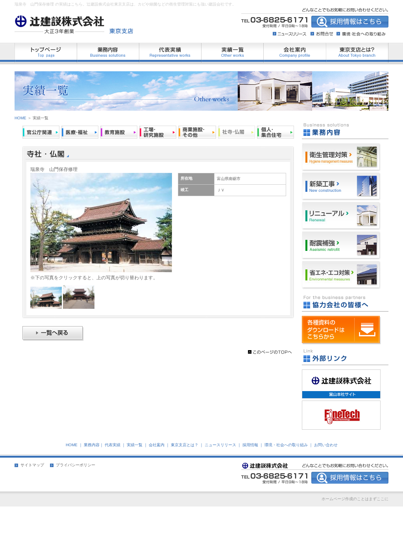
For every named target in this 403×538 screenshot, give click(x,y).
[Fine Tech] (341, 404)
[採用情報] (323, 31)
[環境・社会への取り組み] (360, 31)
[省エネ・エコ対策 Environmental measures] (341, 264)
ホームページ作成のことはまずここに (355, 499)
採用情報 (250, 445)
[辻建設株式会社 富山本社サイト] (341, 373)
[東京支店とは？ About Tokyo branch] (357, 46)
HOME (20, 118)
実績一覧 (134, 445)
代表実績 (112, 445)
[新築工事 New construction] (341, 176)
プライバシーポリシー (75, 465)
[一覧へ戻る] (52, 339)
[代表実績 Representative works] (170, 46)
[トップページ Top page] (46, 46)
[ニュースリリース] (292, 31)
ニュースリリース (220, 445)
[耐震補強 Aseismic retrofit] (341, 235)
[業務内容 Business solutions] (108, 46)
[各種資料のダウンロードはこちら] (341, 342)
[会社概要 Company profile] (295, 46)
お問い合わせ (326, 445)
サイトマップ (32, 465)
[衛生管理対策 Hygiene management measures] (341, 146)
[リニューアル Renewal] (341, 205)
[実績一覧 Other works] (233, 46)
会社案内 (157, 445)
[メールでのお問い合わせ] (349, 26)
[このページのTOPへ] (270, 354)
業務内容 (92, 445)
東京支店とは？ (184, 445)
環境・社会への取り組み (286, 445)
